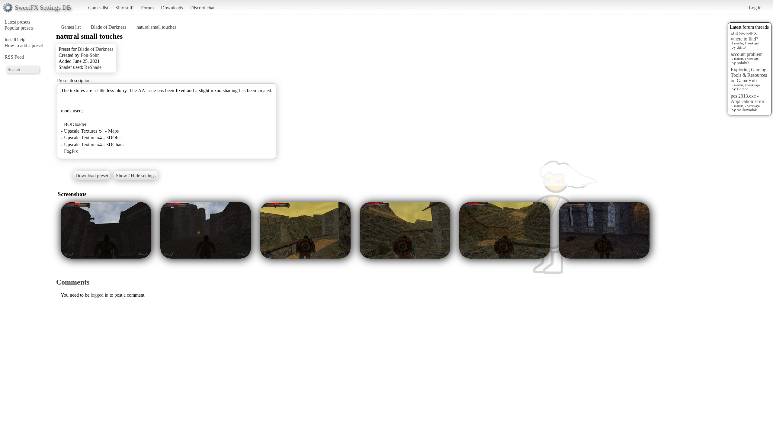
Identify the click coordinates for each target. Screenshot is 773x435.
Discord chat (202, 7)
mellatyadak (747, 110)
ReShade (92, 67)
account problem (746, 54)
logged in (99, 295)
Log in (755, 7)
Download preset (91, 175)
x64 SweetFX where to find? (744, 36)
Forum (147, 7)
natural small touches (156, 27)
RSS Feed (14, 57)
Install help (15, 39)
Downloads (172, 7)
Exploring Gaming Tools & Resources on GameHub (749, 75)
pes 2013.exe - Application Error (747, 98)
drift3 (741, 47)
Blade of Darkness (108, 27)
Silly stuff (124, 7)
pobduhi (744, 62)
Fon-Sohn (90, 55)
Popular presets (19, 28)
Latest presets (17, 21)
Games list (98, 7)
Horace (742, 89)
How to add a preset (24, 45)
